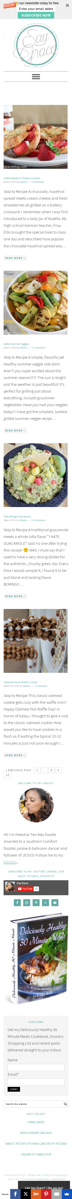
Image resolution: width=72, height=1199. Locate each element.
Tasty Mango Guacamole (17, 516)
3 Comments (41, 686)
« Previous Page (19, 770)
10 (7, 775)
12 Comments (38, 347)
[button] (36, 9)
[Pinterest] (46, 1194)
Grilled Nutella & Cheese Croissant (22, 178)
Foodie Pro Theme (39, 1175)
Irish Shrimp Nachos (36, 1133)
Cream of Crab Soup (36, 1154)
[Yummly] (36, 1194)
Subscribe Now (36, 15)
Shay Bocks (61, 1175)
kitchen (10, 861)
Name (13, 1060)
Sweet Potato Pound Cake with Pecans (36, 1144)
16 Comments (38, 520)
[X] (26, 1194)
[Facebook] (15, 1194)
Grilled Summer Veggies (16, 344)
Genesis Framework (37, 1179)
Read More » (15, 258)
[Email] (56, 1194)
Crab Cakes (36, 1122)
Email (13, 1074)
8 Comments (37, 182)
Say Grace (36, 43)
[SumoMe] (67, 1194)
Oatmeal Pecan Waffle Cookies (20, 682)
